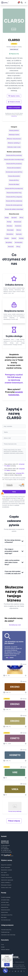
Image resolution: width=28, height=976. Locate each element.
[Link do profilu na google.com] (18, 971)
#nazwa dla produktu (14, 176)
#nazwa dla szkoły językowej (14, 205)
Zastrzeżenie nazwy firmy (6, 914)
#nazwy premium (14, 130)
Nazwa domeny (4, 912)
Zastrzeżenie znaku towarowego (8, 934)
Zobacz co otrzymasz (14, 107)
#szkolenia (18, 226)
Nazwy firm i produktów (6, 864)
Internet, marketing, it (5, 882)
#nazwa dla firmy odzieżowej (14, 201)
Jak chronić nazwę (5, 904)
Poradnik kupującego (5, 897)
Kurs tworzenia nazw (5, 919)
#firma (21, 217)
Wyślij (14, 491)
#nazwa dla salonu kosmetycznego (14, 159)
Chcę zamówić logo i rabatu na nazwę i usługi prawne (14, 474)
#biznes (19, 230)
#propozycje (17, 221)
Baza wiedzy (4, 917)
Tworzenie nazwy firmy (6, 929)
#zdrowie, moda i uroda (14, 147)
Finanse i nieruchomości (6, 877)
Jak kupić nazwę (4, 902)
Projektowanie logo (5, 932)
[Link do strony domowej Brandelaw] (14, 957)
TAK (7, 964)
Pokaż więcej (14, 821)
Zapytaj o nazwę (15, 96)
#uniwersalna (18, 242)
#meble (7, 238)
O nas (2, 944)
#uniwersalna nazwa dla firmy (14, 172)
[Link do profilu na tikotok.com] (9, 971)
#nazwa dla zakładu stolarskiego (14, 209)
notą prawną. (14, 116)
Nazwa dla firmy (4, 907)
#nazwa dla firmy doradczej (14, 163)
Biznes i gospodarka (5, 867)
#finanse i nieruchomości (14, 138)
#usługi (9, 221)
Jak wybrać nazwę (5, 899)
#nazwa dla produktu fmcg (14, 192)
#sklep (7, 217)
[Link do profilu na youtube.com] (15, 971)
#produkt (14, 217)
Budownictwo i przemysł (6, 869)
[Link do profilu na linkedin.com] (12, 971)
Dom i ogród (4, 872)
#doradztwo (10, 234)
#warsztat (10, 246)
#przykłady (9, 242)
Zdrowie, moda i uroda (6, 887)
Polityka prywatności (19, 962)
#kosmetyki (10, 230)
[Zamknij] (12, 955)
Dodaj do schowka (15, 101)
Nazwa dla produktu (5, 909)
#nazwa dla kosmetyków (14, 167)
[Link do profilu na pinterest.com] (21, 971)
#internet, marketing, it (14, 143)
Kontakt (2, 947)
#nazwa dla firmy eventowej (14, 155)
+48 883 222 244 (6, 850)
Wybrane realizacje (5, 949)
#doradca (9, 226)
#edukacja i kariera (14, 134)
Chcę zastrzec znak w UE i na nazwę (14, 469)
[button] (13, 29)
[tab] (6, 657)
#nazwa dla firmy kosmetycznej (14, 188)
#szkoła (21, 238)
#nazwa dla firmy (14, 180)
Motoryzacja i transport (6, 885)
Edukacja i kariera (5, 874)
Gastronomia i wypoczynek (7, 880)
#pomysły (19, 234)
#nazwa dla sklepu (14, 184)
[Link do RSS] (24, 971)
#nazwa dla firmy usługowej (14, 196)
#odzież (14, 238)
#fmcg (18, 246)
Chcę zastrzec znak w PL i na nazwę (14, 465)
